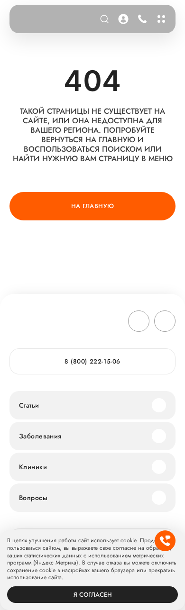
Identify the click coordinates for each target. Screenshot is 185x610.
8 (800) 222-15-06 (140, 18)
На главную (92, 205)
